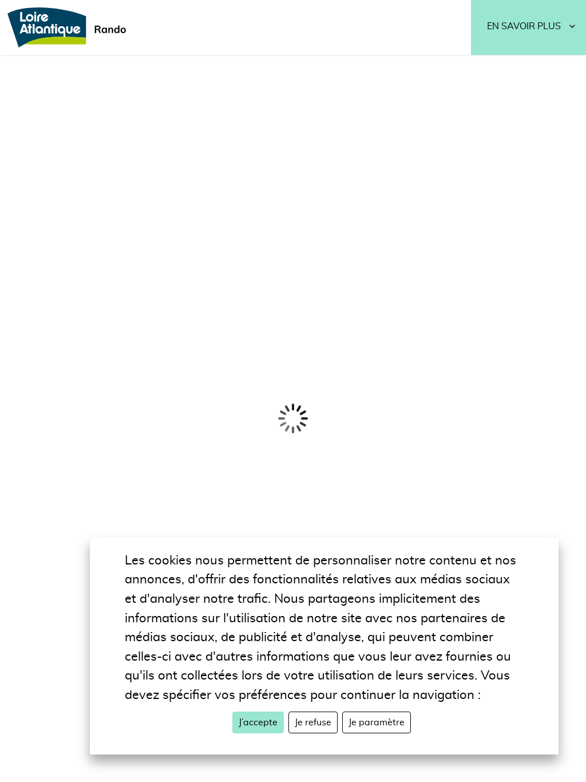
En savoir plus (524, 26)
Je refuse (313, 722)
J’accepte (258, 722)
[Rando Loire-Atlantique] (70, 27)
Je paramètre (377, 722)
